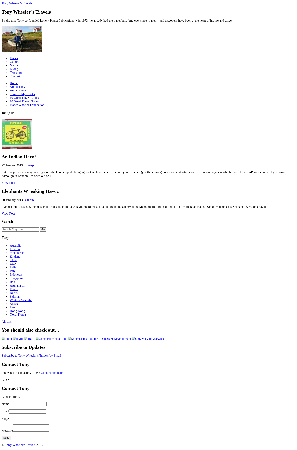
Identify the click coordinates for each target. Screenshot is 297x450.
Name (5, 404)
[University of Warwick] (148, 338)
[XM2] (29, 338)
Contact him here (52, 372)
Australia (15, 245)
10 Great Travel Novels (25, 101)
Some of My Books (22, 94)
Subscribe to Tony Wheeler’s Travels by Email (31, 355)
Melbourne (17, 252)
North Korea (18, 314)
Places (14, 58)
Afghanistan (17, 285)
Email (5, 411)
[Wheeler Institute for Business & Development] (99, 338)
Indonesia (16, 274)
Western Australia (21, 300)
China (13, 260)
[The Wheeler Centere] (18, 338)
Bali (12, 282)
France (14, 289)
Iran (12, 307)
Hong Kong (17, 311)
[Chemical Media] (51, 338)
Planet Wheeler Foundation (27, 105)
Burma (14, 292)
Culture (14, 61)
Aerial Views (18, 90)
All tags (7, 321)
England (15, 256)
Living (14, 69)
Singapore (16, 278)
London (15, 249)
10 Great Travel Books (24, 97)
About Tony (17, 86)
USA (13, 263)
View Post (8, 182)
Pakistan (15, 296)
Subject (6, 419)
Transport (16, 72)
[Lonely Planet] (7, 338)
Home (14, 83)
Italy (12, 271)
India (13, 267)
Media (14, 65)
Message (7, 430)
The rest (15, 76)
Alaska (14, 303)
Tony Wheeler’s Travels (17, 3)
